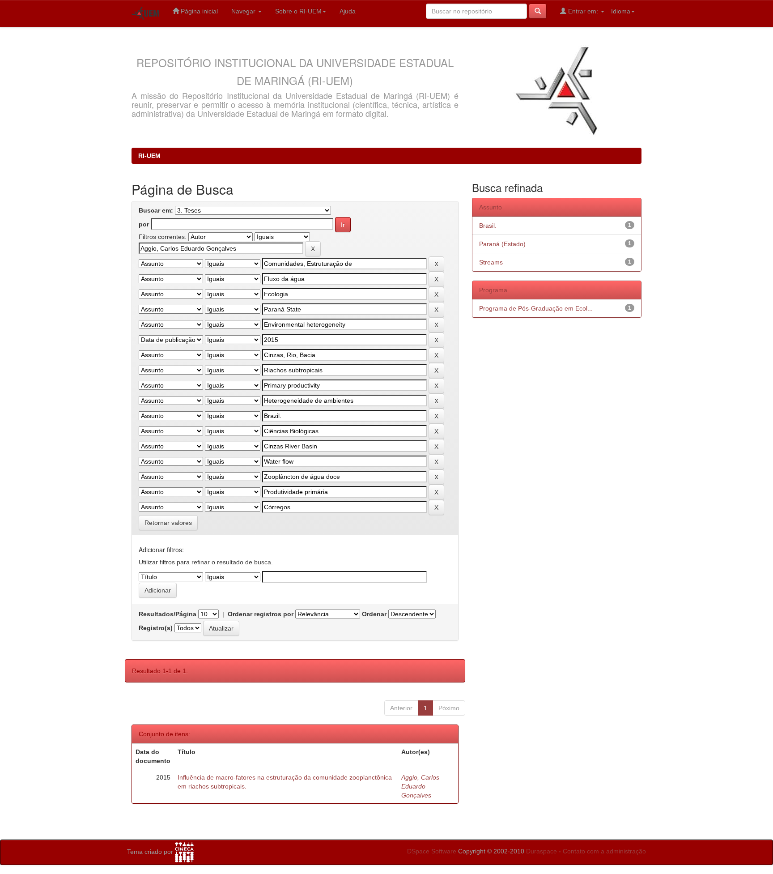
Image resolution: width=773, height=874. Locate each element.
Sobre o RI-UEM (298, 11)
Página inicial (198, 11)
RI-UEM (149, 155)
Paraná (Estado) (502, 243)
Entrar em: (583, 11)
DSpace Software (431, 851)
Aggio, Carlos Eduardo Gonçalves (420, 786)
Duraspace (541, 851)
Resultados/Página (167, 614)
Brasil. (488, 225)
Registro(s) (156, 627)
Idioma (620, 11)
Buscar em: (156, 210)
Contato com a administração (604, 851)
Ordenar (374, 614)
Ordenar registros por (260, 614)
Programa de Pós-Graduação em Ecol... (536, 308)
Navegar (244, 11)
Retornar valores (168, 522)
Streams (491, 262)
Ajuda (348, 11)
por (144, 224)
